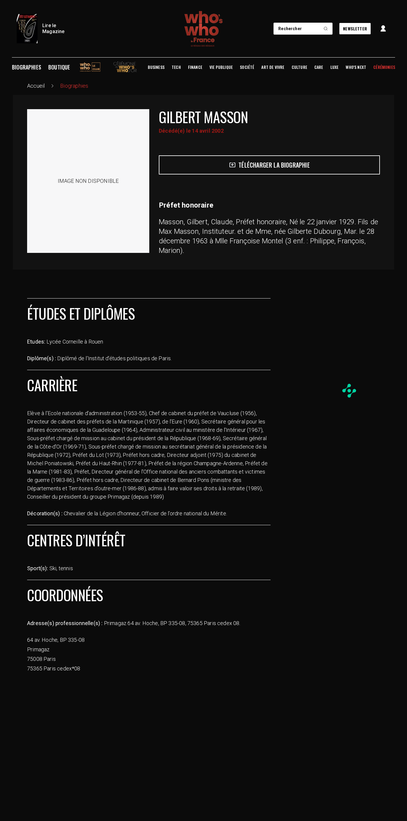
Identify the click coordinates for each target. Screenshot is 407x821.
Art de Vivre (272, 67)
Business (156, 67)
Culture (299, 67)
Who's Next (356, 67)
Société (247, 67)
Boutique (59, 67)
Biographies (26, 67)
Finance (195, 67)
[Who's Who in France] (203, 29)
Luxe (334, 67)
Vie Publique (221, 67)
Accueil (36, 86)
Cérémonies (384, 67)
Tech (176, 67)
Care (318, 67)
